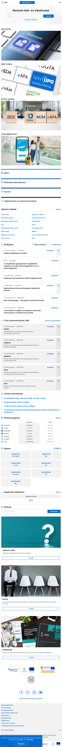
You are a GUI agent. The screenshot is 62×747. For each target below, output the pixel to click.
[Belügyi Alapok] (48, 670)
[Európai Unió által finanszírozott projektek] (21, 670)
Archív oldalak (6, 708)
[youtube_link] (41, 692)
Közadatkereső (6, 718)
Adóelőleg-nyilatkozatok (9, 221)
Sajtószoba (5, 214)
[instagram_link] (34, 692)
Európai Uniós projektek (40, 235)
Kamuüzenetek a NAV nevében (16, 402)
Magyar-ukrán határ (8, 235)
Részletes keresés (31, 19)
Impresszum (5, 715)
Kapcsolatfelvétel (7, 705)
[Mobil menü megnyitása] (60, 2)
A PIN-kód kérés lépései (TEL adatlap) (19, 406)
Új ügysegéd (36, 221)
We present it (5, 238)
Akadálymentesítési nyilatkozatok (12, 726)
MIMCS (34, 231)
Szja (2, 224)
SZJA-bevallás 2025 (38, 218)
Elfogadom (21, 744)
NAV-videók (5, 231)
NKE (33, 238)
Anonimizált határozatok (9, 228)
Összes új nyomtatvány (53, 320)
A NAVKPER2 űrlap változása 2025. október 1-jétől (24, 398)
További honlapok (7, 710)
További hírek (56, 244)
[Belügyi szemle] (31, 680)
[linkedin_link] (28, 692)
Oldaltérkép (5, 720)
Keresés (48, 16)
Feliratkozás (54, 511)
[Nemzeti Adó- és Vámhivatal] (4, 2)
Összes (58, 209)
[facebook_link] (21, 692)
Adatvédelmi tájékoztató (9, 713)
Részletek (30, 739)
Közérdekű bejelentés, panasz (32, 698)
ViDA (33, 224)
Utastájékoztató (37, 228)
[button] (58, 252)
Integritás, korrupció (8, 723)
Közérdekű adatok (7, 218)
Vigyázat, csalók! (37, 214)
